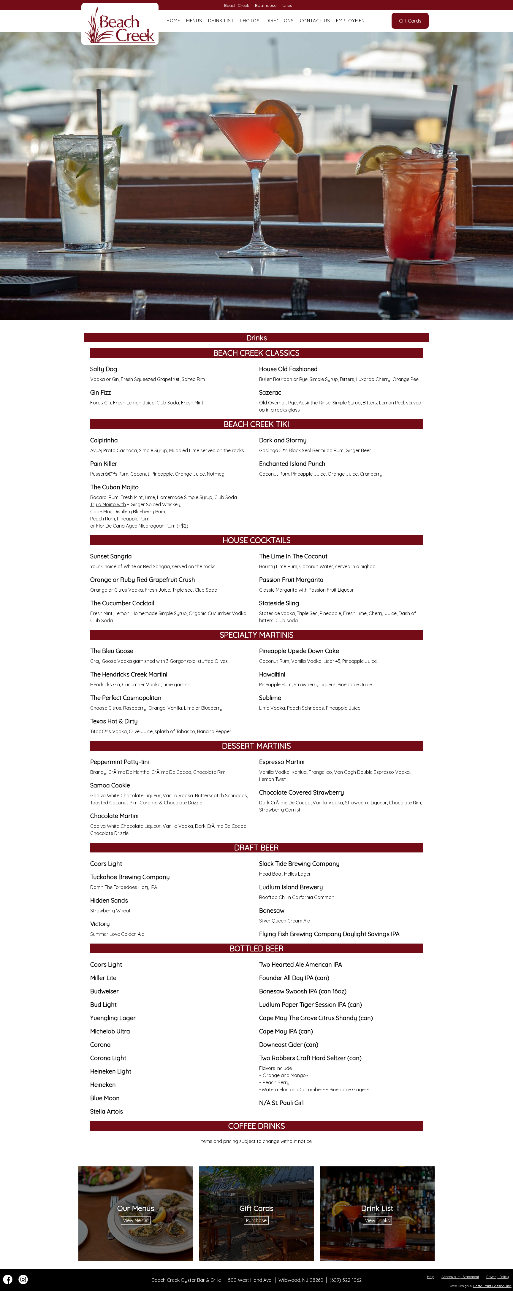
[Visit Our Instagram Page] (23, 1282)
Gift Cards (410, 21)
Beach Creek (236, 5)
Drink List (221, 20)
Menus (194, 20)
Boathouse (265, 5)
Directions (280, 20)
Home (173, 20)
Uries (287, 5)
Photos (250, 20)
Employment (352, 20)
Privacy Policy (497, 1276)
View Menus (135, 1220)
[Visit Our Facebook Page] (7, 1282)
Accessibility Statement (460, 1276)
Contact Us (315, 20)
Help (430, 1276)
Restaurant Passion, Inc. (492, 1286)
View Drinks (377, 1220)
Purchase (256, 1220)
